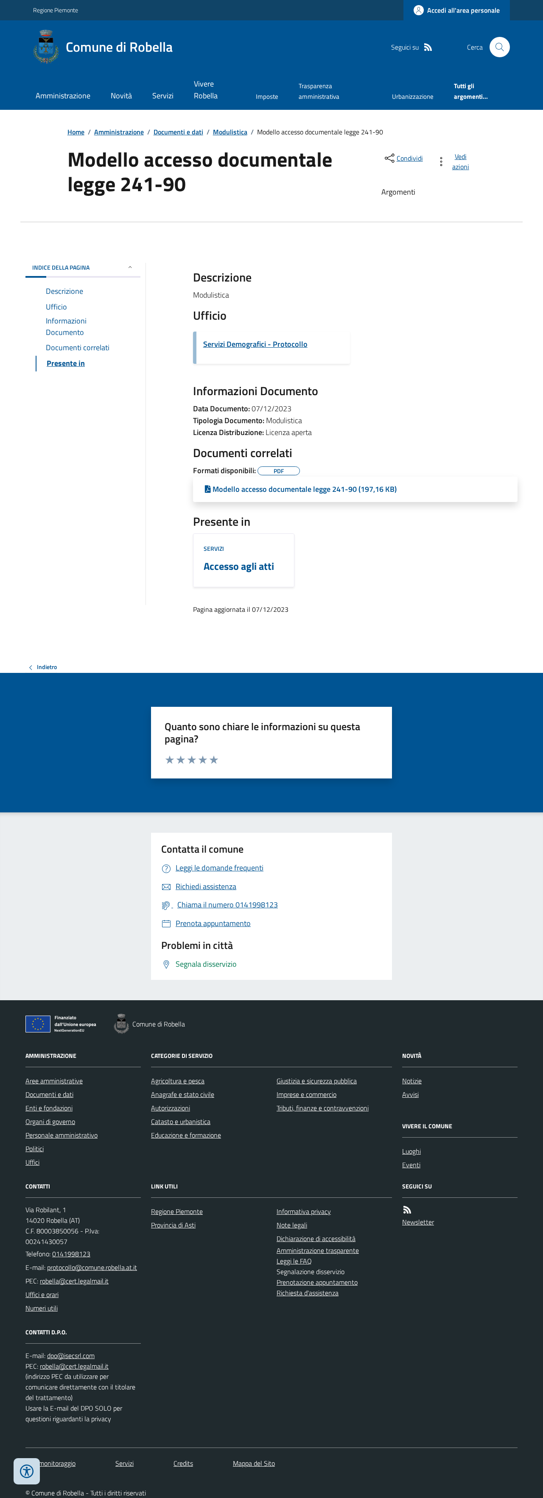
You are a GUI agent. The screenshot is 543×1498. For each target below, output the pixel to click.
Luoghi (411, 1151)
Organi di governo (50, 1121)
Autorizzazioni (170, 1108)
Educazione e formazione (186, 1135)
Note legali (292, 1225)
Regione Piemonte (55, 10)
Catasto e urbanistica (180, 1121)
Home (75, 132)
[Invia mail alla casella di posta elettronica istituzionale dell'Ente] (92, 1267)
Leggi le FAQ (294, 1261)
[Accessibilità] (27, 1471)
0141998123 (71, 1254)
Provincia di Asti (173, 1225)
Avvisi (410, 1094)
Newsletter (418, 1222)
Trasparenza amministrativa (319, 91)
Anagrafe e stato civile (182, 1094)
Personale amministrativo (61, 1135)
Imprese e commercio (306, 1094)
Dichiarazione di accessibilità (316, 1238)
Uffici (32, 1162)
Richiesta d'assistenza (308, 1293)
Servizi (163, 95)
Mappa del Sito (254, 1463)
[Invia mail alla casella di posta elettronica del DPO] (71, 1355)
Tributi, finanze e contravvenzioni (323, 1108)
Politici (34, 1149)
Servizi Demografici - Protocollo (255, 344)
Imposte (267, 96)
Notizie (412, 1081)
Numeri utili (41, 1308)
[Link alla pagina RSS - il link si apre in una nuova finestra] (428, 47)
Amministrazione (63, 95)
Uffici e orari (42, 1294)
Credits (183, 1463)
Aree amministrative (54, 1081)
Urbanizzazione (413, 96)
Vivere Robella (206, 89)
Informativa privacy (304, 1211)
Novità (121, 95)
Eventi (411, 1165)
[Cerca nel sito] (496, 47)
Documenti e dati (178, 132)
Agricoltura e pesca (177, 1081)
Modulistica (230, 132)
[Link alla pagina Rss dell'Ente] (407, 1210)
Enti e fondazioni (49, 1108)
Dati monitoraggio (50, 1463)
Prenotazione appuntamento (317, 1282)
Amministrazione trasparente (318, 1250)
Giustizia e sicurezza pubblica (317, 1081)
